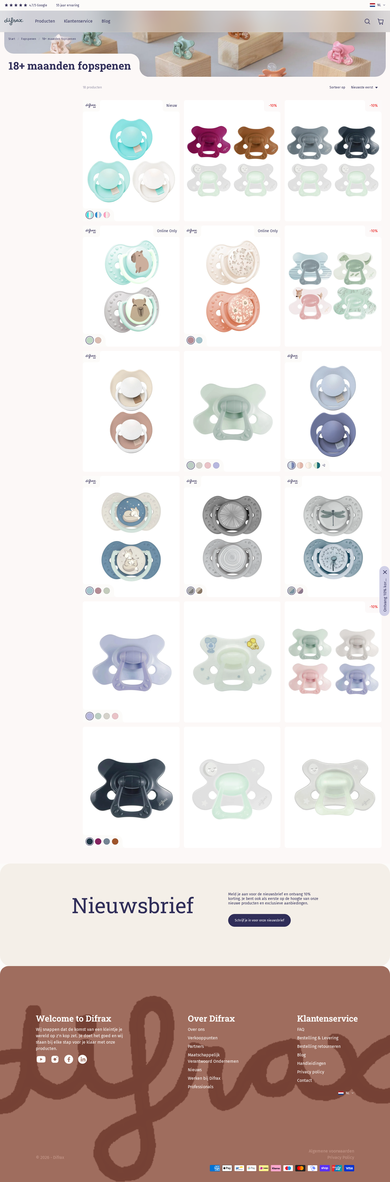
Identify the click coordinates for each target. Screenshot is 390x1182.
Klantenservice (78, 21)
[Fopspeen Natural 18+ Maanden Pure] (131, 787)
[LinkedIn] (82, 1059)
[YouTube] (41, 1059)
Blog (106, 21)
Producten (45, 21)
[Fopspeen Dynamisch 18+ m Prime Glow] (131, 411)
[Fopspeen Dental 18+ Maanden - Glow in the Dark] (333, 787)
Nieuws (195, 1069)
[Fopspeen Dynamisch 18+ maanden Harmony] (232, 536)
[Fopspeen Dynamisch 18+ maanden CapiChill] (131, 286)
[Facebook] (68, 1059)
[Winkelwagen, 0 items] (380, 21)
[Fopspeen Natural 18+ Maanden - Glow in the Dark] (232, 787)
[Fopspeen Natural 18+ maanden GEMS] (131, 661)
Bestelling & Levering (317, 1037)
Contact (304, 1080)
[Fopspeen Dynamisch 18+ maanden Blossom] (232, 286)
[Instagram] (55, 1059)
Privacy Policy (340, 1157)
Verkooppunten (203, 1037)
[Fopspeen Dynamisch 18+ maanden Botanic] (333, 536)
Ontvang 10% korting (385, 595)
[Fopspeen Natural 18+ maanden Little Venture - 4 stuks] (333, 286)
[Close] (385, 572)
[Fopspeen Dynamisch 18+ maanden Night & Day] (131, 536)
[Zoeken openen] (367, 21)
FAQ (300, 1029)
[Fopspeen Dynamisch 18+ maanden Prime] (333, 411)
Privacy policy (310, 1071)
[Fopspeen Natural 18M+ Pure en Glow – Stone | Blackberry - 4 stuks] (333, 160)
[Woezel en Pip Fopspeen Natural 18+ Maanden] (232, 661)
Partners (196, 1046)
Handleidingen (311, 1063)
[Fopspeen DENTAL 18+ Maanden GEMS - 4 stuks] (333, 661)
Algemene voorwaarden (331, 1151)
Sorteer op (337, 87)
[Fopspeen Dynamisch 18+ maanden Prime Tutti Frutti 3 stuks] (131, 160)
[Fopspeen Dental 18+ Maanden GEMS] (232, 411)
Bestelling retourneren (319, 1046)
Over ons (196, 1029)
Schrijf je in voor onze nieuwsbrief (259, 920)
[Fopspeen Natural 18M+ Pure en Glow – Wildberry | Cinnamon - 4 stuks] (232, 160)
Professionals (200, 1086)
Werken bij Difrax (204, 1078)
